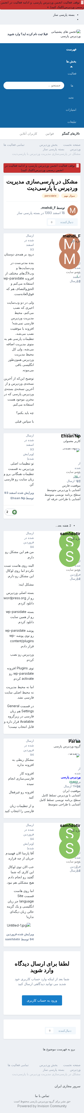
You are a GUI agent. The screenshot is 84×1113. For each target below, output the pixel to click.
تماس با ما (42, 1096)
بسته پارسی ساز (28, 213)
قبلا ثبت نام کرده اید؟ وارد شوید (27, 34)
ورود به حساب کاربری (42, 1000)
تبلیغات (71, 122)
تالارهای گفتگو (71, 133)
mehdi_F (49, 208)
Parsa (74, 741)
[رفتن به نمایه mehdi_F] (72, 210)
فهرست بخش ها (71, 55)
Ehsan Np (70, 435)
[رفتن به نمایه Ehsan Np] (69, 458)
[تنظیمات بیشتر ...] (8, 242)
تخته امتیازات (71, 103)
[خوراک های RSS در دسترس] (6, 1065)
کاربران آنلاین (28, 133)
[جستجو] (8, 85)
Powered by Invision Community (42, 1106)
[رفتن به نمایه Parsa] (69, 764)
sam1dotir (70, 533)
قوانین (50, 133)
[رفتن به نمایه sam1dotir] (69, 556)
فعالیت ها (72, 79)
